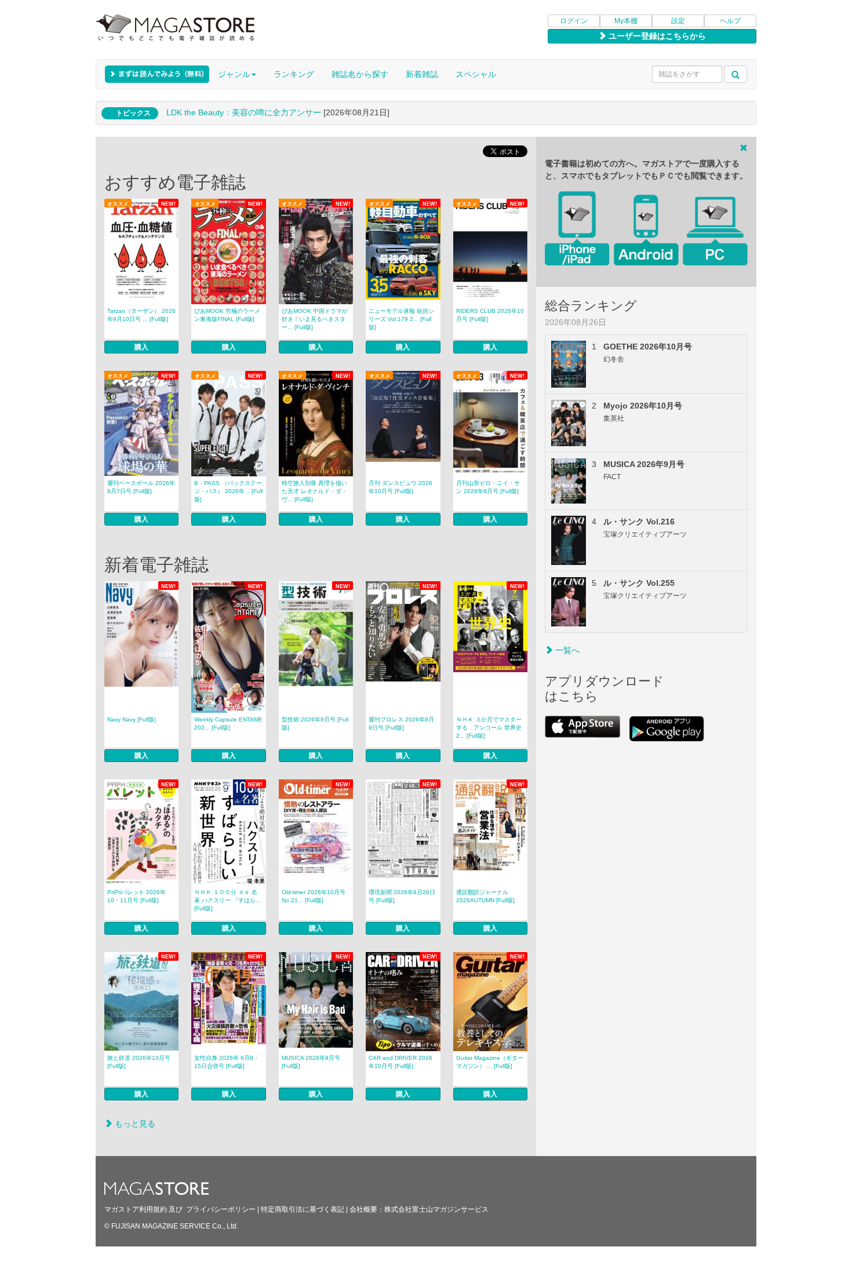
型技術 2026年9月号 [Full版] (315, 723)
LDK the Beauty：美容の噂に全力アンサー (243, 112)
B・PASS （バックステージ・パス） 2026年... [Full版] (228, 491)
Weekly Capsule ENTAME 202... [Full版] (228, 723)
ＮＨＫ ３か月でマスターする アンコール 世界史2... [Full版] (489, 727)
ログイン (574, 21)
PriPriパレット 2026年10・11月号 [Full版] (136, 896)
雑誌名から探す (360, 74)
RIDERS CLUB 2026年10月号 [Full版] (490, 315)
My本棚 (626, 21)
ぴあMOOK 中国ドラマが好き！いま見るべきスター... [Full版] (315, 319)
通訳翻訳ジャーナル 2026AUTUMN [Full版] (485, 896)
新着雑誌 (422, 74)
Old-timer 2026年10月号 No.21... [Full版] (313, 896)
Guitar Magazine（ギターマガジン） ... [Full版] (489, 1062)
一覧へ (566, 650)
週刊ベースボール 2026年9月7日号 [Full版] (141, 487)
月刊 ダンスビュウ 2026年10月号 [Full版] (400, 487)
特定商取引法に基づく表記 (302, 1209)
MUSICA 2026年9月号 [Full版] (311, 1062)
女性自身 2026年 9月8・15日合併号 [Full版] (226, 1062)
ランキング (294, 74)
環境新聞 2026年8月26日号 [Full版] (402, 896)
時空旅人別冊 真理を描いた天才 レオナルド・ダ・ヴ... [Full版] (314, 491)
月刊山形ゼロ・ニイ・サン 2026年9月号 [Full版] (488, 487)
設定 (678, 21)
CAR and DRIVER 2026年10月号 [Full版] (400, 1062)
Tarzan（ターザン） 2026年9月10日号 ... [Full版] (141, 315)
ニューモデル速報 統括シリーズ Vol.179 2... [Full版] (401, 319)
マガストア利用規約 (135, 1209)
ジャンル (234, 74)
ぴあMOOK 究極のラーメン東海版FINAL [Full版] (227, 315)
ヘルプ (730, 21)
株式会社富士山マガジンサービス (436, 1209)
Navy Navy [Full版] (131, 719)
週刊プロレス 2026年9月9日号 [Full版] (401, 723)
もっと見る (133, 1123)
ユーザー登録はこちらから (656, 36)
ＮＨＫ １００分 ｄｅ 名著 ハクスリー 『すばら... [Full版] (227, 900)
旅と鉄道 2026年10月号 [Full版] (138, 1062)
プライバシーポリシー (221, 1209)
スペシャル (476, 74)
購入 (141, 347)
